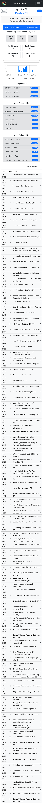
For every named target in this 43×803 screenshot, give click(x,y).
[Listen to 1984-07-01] (40, 569)
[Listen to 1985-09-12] (40, 671)
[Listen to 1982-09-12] (40, 428)
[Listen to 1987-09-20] (40, 745)
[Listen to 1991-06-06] (40, 790)
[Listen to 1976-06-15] (40, 203)
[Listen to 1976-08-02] (40, 242)
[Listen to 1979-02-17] (40, 320)
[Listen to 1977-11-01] (40, 301)
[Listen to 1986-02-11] (40, 705)
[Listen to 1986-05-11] (40, 722)
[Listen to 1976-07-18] (40, 239)
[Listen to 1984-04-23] (40, 535)
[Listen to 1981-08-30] (40, 346)
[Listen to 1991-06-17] (40, 795)
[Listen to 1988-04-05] (40, 759)
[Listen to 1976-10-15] (40, 281)
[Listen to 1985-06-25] (40, 660)
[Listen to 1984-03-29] (40, 518)
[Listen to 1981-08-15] (40, 335)
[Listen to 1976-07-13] (40, 233)
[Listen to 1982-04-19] (40, 400)
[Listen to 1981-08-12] (40, 324)
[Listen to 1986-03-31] (40, 716)
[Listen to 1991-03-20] (40, 765)
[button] (19, 3)
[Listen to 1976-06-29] (40, 225)
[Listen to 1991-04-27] (40, 784)
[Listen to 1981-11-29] (40, 369)
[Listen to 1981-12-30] (40, 383)
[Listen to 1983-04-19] (40, 456)
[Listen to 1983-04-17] (40, 451)
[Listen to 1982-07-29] (40, 411)
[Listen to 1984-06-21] (40, 558)
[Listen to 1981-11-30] (40, 375)
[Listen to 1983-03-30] (40, 431)
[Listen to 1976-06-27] (40, 220)
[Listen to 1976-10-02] (40, 267)
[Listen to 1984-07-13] (40, 581)
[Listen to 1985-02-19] (40, 626)
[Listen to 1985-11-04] (40, 680)
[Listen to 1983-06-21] (40, 462)
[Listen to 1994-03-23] (40, 801)
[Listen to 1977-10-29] (40, 298)
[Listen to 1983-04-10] (40, 439)
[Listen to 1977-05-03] (40, 290)
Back (4, 11)
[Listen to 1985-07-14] (40, 665)
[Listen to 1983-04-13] (40, 445)
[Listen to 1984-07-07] (40, 575)
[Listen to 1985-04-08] (40, 646)
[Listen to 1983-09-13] (40, 488)
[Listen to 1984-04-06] (40, 522)
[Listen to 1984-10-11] (40, 595)
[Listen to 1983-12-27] (40, 513)
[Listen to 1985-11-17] (40, 691)
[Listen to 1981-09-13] (40, 354)
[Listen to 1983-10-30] (40, 507)
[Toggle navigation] (39, 3)
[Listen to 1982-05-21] (40, 405)
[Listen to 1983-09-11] (40, 482)
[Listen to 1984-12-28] (40, 620)
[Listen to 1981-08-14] (40, 332)
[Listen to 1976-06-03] (40, 174)
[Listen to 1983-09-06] (40, 479)
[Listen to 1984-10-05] (40, 590)
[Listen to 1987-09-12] (40, 737)
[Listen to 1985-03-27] (40, 637)
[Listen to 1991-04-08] (40, 776)
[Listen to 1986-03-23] (40, 708)
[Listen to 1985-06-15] (40, 654)
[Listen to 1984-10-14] (40, 601)
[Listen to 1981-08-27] (40, 341)
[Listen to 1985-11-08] (40, 688)
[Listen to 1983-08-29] (40, 473)
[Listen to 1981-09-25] (40, 360)
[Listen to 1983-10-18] (40, 501)
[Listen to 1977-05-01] (40, 284)
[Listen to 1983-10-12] (40, 496)
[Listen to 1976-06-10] (40, 186)
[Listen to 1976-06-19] (40, 208)
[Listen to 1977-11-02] (40, 309)
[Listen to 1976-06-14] (40, 197)
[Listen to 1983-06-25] (40, 467)
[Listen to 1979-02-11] (40, 312)
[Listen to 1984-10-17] (40, 609)
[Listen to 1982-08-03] (40, 414)
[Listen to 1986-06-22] (40, 728)
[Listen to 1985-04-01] (40, 643)
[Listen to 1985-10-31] (40, 677)
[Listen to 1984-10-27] (40, 615)
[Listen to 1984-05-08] (40, 541)
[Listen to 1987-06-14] (40, 733)
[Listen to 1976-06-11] (40, 191)
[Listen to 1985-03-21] (40, 629)
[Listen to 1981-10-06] (40, 363)
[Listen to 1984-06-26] (40, 564)
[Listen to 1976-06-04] (40, 180)
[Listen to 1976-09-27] (40, 258)
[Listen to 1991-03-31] (40, 773)
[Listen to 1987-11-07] (40, 750)
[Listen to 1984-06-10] (40, 547)
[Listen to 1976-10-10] (40, 275)
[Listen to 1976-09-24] (40, 253)
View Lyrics (20, 13)
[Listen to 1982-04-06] (40, 392)
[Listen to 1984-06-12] (40, 552)
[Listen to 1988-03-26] (40, 754)
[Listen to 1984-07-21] (40, 586)
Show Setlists (32, 166)
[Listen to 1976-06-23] (40, 214)
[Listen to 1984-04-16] (40, 530)
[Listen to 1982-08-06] (40, 422)
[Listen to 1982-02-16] (40, 386)
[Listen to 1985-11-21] (40, 699)
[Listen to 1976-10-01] (40, 264)
